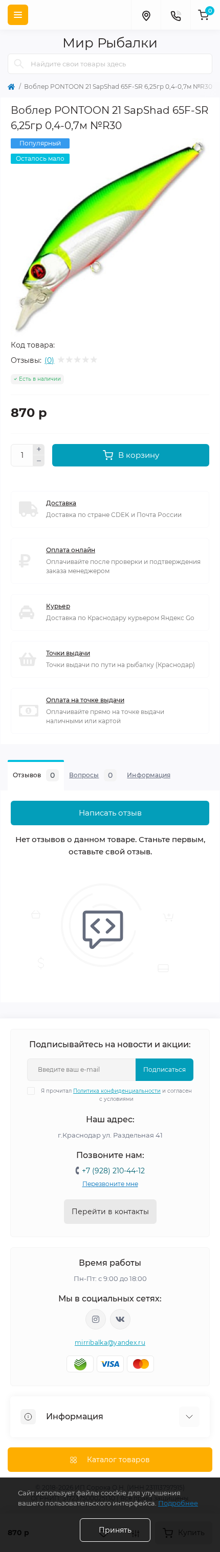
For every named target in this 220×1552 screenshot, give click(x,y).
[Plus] (39, 449)
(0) (49, 360)
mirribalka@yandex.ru (110, 1342)
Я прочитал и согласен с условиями (116, 1095)
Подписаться (164, 1069)
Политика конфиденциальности (117, 1091)
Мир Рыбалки (110, 43)
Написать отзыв (110, 813)
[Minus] (39, 460)
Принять (115, 1530)
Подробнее (178, 1503)
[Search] (19, 64)
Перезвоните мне (110, 1184)
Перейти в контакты (110, 1211)
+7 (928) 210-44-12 (113, 1170)
